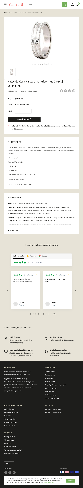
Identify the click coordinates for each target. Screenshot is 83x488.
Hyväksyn (70, 481)
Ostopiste (7, 416)
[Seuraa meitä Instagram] (9, 472)
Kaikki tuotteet (13, 13)
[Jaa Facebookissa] (61, 90)
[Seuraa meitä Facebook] (5, 472)
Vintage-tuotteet (9, 437)
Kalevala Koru (12, 91)
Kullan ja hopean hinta (53, 409)
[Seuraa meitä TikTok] (14, 472)
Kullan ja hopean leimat (53, 412)
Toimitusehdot (50, 372)
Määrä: (10, 111)
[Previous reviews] (8, 290)
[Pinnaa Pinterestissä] (65, 90)
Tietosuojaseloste (51, 395)
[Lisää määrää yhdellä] (29, 111)
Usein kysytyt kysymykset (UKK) (56, 385)
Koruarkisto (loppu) (24, 119)
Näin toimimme (9, 426)
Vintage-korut (9, 440)
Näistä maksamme (10, 422)
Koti (5, 13)
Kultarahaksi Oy (9, 409)
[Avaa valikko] (5, 4)
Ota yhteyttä (49, 391)
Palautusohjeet (50, 375)
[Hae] (64, 4)
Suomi (7, 463)
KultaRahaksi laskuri (11, 412)
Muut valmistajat (10, 447)
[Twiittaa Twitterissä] (69, 90)
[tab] (28, 314)
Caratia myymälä (51, 388)
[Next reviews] (75, 290)
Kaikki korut (8, 443)
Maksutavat (49, 378)
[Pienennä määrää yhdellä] (17, 111)
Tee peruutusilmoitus (52, 398)
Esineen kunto (50, 382)
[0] (77, 4)
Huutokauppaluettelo (11, 453)
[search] (45, 4)
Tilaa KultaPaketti (10, 419)
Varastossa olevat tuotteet (13, 450)
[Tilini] (72, 4)
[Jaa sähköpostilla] (73, 90)
